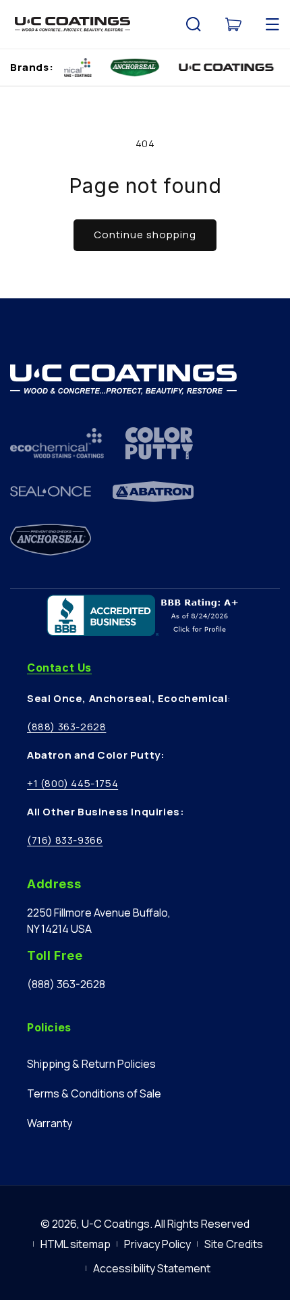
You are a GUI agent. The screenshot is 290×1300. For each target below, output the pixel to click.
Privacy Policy (157, 1244)
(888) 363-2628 (66, 727)
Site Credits (233, 1244)
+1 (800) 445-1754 (72, 783)
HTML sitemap (75, 1244)
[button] (193, 24)
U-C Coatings (116, 1223)
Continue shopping (145, 234)
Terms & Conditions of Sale (94, 1093)
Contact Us (59, 667)
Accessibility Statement (151, 1268)
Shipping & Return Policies (91, 1063)
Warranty (49, 1123)
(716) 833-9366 (65, 840)
